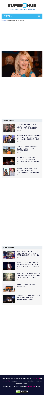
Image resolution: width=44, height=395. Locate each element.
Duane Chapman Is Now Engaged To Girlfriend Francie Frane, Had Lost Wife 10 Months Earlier (27, 127)
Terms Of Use (36, 378)
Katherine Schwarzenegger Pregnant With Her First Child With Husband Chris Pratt (29, 138)
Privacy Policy (6, 381)
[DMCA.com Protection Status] (22, 391)
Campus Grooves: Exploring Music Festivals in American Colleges (29, 297)
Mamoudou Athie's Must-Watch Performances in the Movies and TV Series (28, 264)
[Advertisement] (22, 37)
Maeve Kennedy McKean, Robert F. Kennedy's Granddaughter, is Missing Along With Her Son (28, 171)
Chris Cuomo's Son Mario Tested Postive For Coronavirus (27, 148)
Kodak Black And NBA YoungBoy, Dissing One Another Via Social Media (28, 159)
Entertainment (9, 247)
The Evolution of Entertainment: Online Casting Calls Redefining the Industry (28, 254)
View (19, 130)
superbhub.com (31, 386)
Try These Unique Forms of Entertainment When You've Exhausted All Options (29, 275)
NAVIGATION (7, 16)
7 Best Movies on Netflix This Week (27, 285)
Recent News (8, 120)
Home (4, 21)
